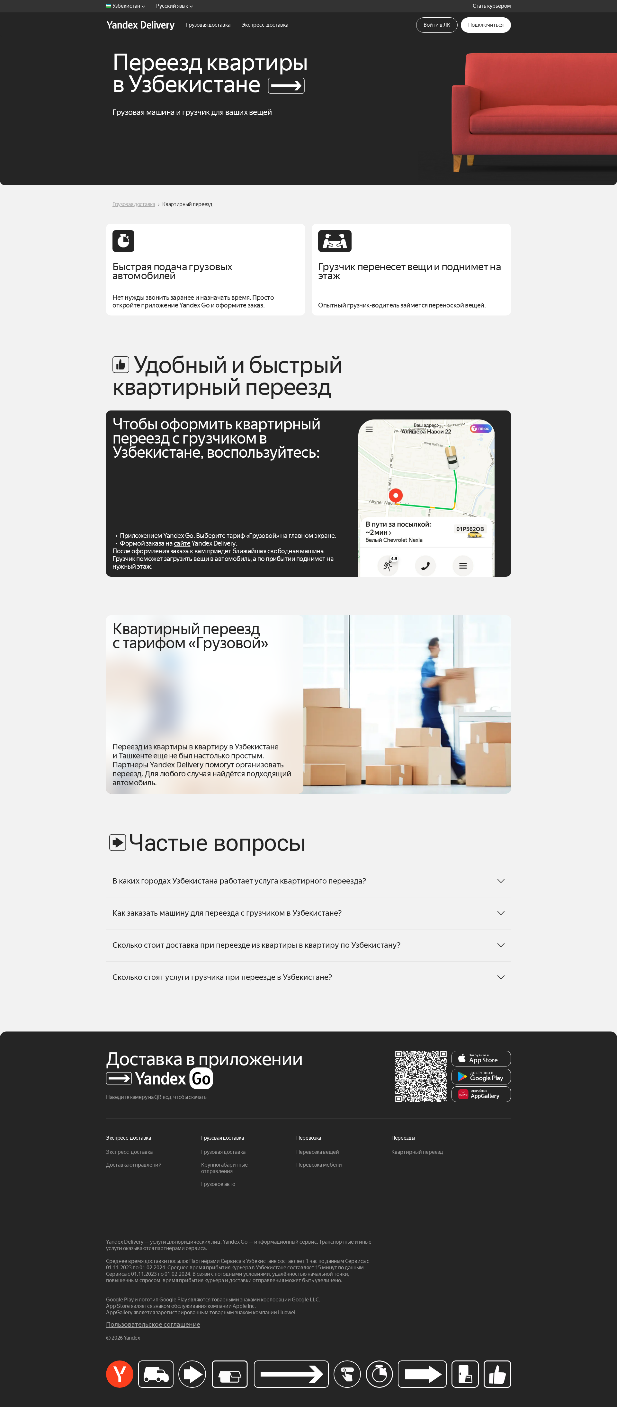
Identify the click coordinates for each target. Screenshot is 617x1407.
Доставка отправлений (134, 1165)
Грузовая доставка (133, 204)
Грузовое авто (218, 1184)
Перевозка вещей (317, 1152)
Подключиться (486, 25)
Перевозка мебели (319, 1165)
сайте (182, 543)
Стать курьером (492, 6)
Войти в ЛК (437, 25)
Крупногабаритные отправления (224, 1168)
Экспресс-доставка (129, 1152)
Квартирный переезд (417, 1152)
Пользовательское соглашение (153, 1324)
